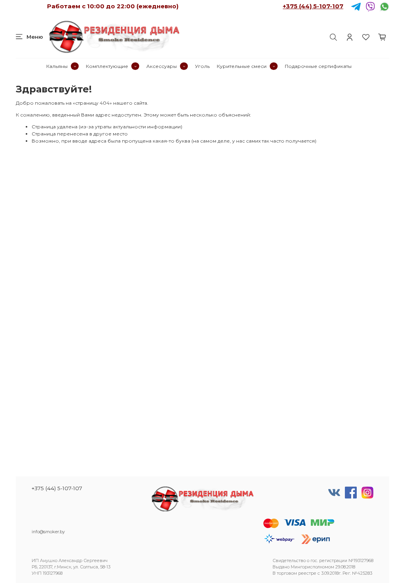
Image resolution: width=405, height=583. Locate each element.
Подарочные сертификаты (318, 66)
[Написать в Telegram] (356, 6)
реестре (307, 573)
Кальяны (57, 66)
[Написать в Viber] (370, 6)
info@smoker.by (48, 531)
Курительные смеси (242, 66)
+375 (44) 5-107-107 (313, 6)
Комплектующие (107, 66)
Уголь (202, 66)
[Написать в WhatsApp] (384, 6)
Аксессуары (161, 66)
